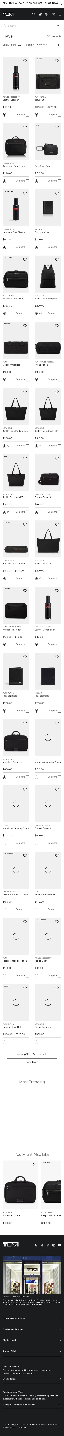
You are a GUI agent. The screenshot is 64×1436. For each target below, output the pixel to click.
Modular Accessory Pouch (48, 762)
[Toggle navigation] (59, 14)
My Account (9, 1340)
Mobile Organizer (11, 365)
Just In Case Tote (43, 564)
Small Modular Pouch (45, 895)
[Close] (61, 4)
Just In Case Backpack (46, 299)
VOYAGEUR (39, 296)
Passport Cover (42, 232)
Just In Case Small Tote (46, 431)
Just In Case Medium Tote (16, 431)
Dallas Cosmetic (43, 1027)
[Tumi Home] (8, 14)
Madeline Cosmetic (12, 762)
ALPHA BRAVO (9, 296)
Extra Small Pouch (43, 166)
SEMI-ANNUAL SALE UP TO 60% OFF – (30, 3)
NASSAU (38, 229)
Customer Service (13, 1329)
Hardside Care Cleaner (14, 232)
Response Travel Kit (13, 299)
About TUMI (9, 1351)
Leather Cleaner (11, 100)
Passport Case (10, 696)
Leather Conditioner (45, 630)
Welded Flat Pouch (12, 630)
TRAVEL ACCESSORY (11, 97)
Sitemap (22, 1427)
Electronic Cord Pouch (14, 564)
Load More (32, 1062)
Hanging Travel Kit (12, 1027)
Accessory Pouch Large (14, 166)
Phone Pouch (41, 365)
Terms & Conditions (47, 1425)
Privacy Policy (9, 1427)
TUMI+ (37, 163)
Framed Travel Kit (43, 497)
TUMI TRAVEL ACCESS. (44, 362)
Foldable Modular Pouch (15, 961)
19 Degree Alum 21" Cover (16, 895)
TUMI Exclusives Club (14, 1318)
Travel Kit (39, 100)
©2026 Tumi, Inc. (11, 1425)
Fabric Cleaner (42, 961)
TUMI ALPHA (40, 97)
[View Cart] (53, 14)
